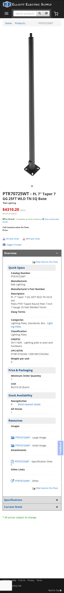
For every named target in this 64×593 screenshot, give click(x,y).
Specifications (13, 500)
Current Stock (13, 506)
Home (8, 23)
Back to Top (54, 591)
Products (20, 23)
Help (14, 581)
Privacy (31, 581)
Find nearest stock (29, 404)
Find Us (21, 581)
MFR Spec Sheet (33, 238)
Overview (10, 253)
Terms (39, 581)
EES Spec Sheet (12, 238)
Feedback (60, 448)
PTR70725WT (23, 437)
